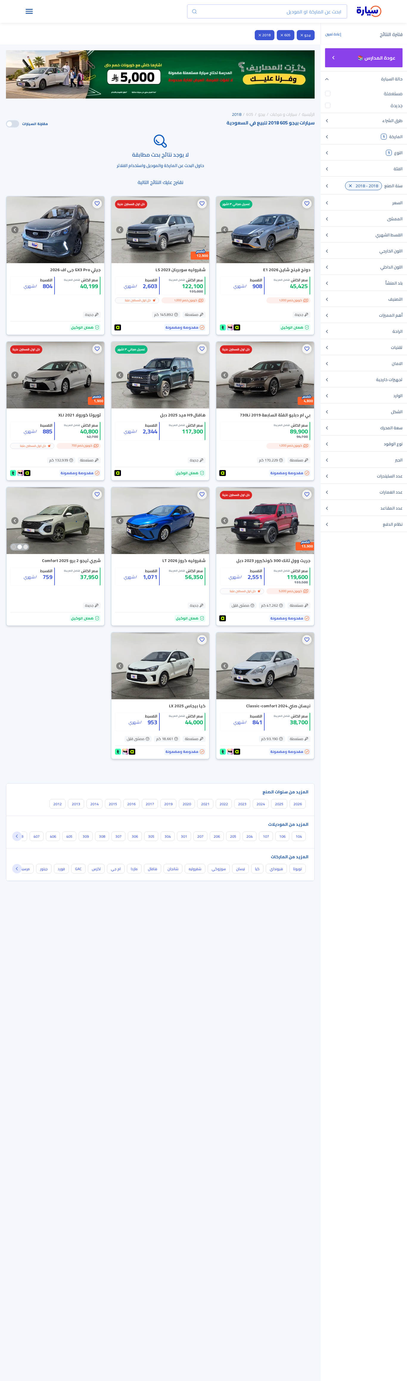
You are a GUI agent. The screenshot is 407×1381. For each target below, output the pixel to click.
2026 (297, 803)
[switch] (12, 123)
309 (86, 836)
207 (200, 836)
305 (151, 836)
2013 (76, 803)
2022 (224, 803)
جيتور (44, 868)
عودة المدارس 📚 (376, 57)
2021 (205, 803)
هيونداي (276, 868)
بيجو (307, 35)
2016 (131, 803)
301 (184, 836)
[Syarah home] (369, 12)
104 (299, 836)
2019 (168, 803)
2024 (261, 803)
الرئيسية (308, 114)
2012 (57, 803)
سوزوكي (219, 868)
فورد (61, 868)
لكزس (96, 868)
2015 (113, 803)
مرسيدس (23, 868)
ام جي (116, 868)
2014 (94, 803)
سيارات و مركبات (283, 114)
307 (118, 836)
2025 (279, 803)
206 (217, 836)
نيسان (240, 868)
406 (53, 836)
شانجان (172, 868)
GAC (78, 868)
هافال (152, 868)
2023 (242, 803)
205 (233, 836)
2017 (150, 803)
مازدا (134, 868)
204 (249, 836)
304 (167, 836)
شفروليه (195, 868)
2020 (187, 803)
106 (282, 836)
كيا (257, 868)
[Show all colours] (19, 546)
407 (36, 836)
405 (69, 836)
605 (287, 35)
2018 (266, 35)
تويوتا (297, 868)
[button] (307, 203)
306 (135, 836)
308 (102, 836)
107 (266, 836)
